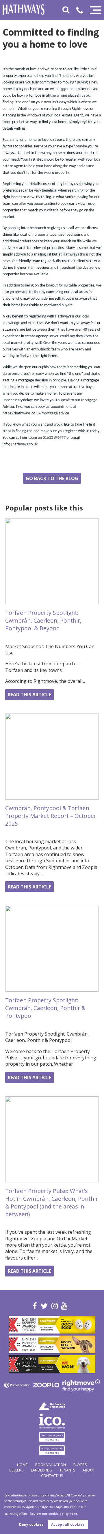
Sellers (16, 1470)
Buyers (80, 1464)
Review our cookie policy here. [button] (54, 1514)
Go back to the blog (52, 478)
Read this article (29, 694)
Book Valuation (50, 1464)
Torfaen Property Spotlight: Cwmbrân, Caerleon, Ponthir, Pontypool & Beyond (43, 620)
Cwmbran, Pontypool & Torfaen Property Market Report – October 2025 (50, 815)
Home (22, 1464)
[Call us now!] (82, 11)
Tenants (67, 1470)
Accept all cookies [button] (68, 1524)
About (89, 1470)
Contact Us (52, 1475)
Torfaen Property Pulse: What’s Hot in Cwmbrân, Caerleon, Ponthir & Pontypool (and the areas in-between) (51, 1202)
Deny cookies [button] (31, 1524)
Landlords (41, 1470)
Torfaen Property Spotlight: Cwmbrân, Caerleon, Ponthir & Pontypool (45, 1008)
